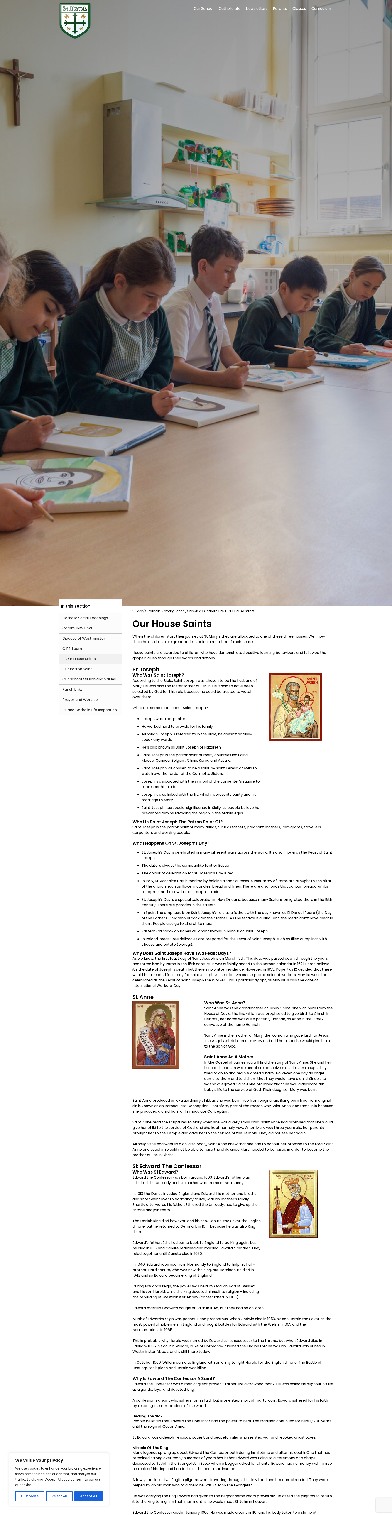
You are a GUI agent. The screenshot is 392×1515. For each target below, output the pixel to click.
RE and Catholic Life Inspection (89, 709)
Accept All (88, 1496)
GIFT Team (72, 648)
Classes (299, 8)
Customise (30, 1496)
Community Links (77, 628)
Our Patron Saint (77, 669)
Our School (203, 8)
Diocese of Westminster (83, 638)
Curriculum (321, 8)
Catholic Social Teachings (85, 618)
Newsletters (256, 8)
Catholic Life (229, 8)
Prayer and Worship (80, 699)
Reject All (59, 1496)
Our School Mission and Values (89, 679)
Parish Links (72, 689)
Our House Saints (81, 658)
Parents (280, 8)
